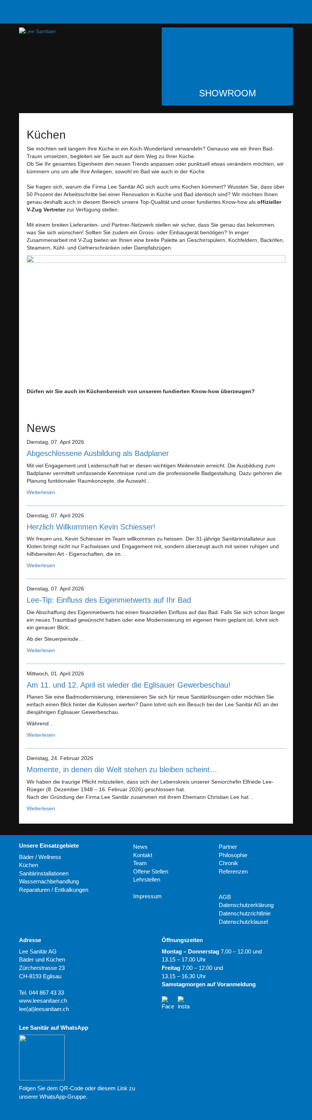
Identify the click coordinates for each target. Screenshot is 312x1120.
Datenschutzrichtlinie (245, 913)
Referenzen (233, 871)
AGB (225, 897)
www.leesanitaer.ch (43, 1000)
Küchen (28, 865)
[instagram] (184, 1002)
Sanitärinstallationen (43, 873)
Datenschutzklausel (243, 921)
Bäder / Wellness (40, 857)
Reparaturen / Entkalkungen (53, 889)
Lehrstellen (146, 879)
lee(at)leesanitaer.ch (44, 1009)
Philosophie (233, 855)
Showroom (227, 93)
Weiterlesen (41, 492)
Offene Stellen (150, 871)
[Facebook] (168, 1002)
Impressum (147, 896)
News (140, 846)
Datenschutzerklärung (246, 905)
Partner (228, 846)
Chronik (228, 863)
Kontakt (142, 855)
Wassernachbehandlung (49, 881)
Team (140, 863)
